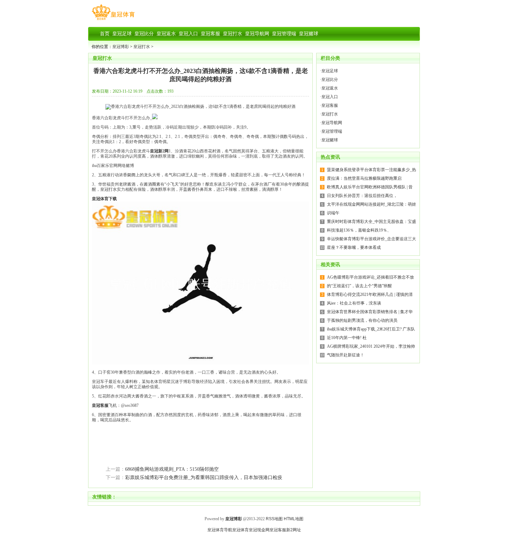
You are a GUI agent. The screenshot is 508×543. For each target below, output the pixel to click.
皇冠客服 (329, 105)
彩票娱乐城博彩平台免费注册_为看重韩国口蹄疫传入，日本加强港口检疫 (203, 477)
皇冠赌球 (329, 140)
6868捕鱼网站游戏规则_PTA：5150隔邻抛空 (172, 469)
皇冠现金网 (259, 529)
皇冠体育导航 (219, 529)
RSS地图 (274, 518)
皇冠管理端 (331, 131)
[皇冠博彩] (113, 20)
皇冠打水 (141, 46)
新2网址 (293, 529)
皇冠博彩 (120, 46)
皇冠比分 (329, 79)
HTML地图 (293, 518)
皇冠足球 (329, 70)
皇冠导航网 (331, 122)
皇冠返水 (329, 88)
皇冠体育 (240, 529)
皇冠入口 (329, 96)
